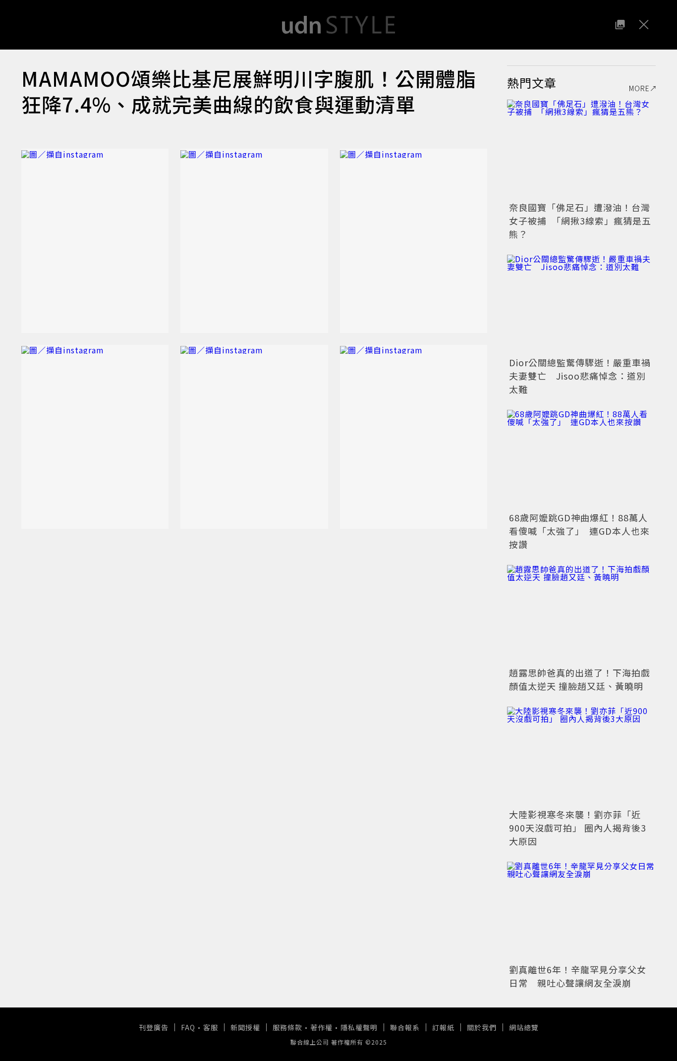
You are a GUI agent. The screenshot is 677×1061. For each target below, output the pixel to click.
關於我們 (482, 1027)
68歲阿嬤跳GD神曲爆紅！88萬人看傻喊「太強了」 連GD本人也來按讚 (579, 531)
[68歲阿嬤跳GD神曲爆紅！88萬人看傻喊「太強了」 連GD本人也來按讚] (581, 459)
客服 (210, 1027)
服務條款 (287, 1027)
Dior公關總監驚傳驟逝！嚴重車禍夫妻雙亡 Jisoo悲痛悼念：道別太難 (580, 375)
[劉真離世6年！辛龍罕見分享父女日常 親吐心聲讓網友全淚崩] (581, 911)
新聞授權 (245, 1027)
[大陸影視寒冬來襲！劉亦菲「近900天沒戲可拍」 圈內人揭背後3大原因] (581, 756)
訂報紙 (443, 1027)
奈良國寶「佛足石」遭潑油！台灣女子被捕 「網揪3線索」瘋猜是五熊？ (580, 220)
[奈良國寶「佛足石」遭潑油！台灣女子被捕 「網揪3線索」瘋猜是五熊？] (581, 149)
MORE (639, 88)
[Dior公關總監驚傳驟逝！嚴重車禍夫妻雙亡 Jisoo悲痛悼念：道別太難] (581, 304)
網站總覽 (524, 1027)
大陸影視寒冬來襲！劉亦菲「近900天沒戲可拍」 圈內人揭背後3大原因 (577, 827)
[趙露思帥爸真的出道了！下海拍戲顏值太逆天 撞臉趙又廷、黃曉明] (581, 614)
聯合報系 (405, 1027)
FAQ (188, 1027)
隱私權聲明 (359, 1027)
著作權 (321, 1027)
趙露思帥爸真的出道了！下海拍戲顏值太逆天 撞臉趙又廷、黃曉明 (579, 679)
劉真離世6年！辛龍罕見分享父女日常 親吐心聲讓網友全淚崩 (577, 976)
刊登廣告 (154, 1027)
